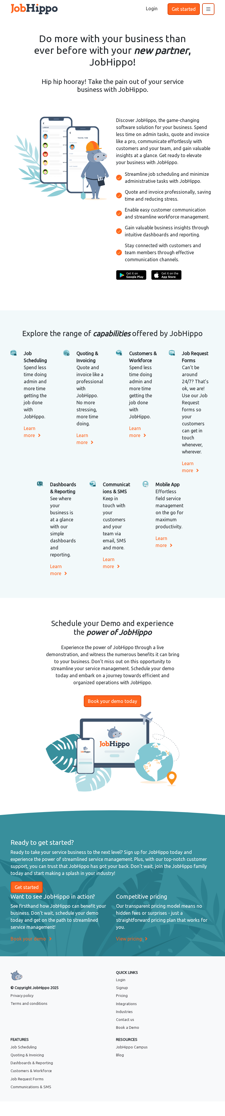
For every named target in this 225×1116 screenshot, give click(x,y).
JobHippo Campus (132, 1047)
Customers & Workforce (31, 1071)
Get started (184, 9)
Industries (124, 1012)
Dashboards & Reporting (32, 1063)
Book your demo (28, 938)
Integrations (126, 1004)
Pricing (122, 995)
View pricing (129, 938)
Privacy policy (22, 995)
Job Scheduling (24, 1047)
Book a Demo (127, 1027)
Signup (122, 988)
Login (120, 980)
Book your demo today (112, 701)
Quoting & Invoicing (27, 1055)
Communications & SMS (31, 1087)
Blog (120, 1055)
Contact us (125, 1019)
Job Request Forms (27, 1079)
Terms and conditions (29, 1003)
